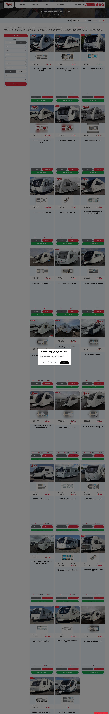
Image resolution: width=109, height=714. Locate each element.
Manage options (54, 362)
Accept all (64, 362)
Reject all (44, 362)
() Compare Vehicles (101, 713)
